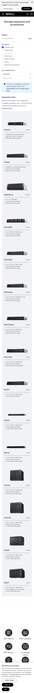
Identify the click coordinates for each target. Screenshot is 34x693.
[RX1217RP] (17, 347)
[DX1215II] (17, 507)
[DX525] (17, 540)
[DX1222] (17, 475)
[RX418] (17, 442)
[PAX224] (17, 119)
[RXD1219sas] (17, 314)
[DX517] (17, 572)
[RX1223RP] (17, 249)
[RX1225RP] (17, 217)
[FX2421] (17, 152)
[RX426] (17, 410)
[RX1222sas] (17, 282)
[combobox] (11, 8)
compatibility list (12, 88)
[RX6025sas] (17, 184)
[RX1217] (17, 379)
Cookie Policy (15, 674)
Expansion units (7, 108)
